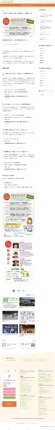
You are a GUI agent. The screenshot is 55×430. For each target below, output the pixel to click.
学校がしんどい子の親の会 (25, 391)
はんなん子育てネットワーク (44, 399)
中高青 (42, 53)
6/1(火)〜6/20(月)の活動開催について (12, 44)
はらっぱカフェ (9, 394)
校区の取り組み (42, 401)
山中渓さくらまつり (43, 413)
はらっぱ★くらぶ (24, 403)
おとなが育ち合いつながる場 (26, 390)
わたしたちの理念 (7, 383)
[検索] (53, 2)
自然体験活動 (23, 402)
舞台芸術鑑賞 (23, 373)
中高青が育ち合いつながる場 (26, 388)
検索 (15, 371)
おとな (42, 48)
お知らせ (42, 71)
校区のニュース (43, 85)
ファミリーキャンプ (24, 406)
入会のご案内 (28, 360)
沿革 (5, 385)
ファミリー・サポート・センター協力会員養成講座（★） (46, 377)
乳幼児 (42, 55)
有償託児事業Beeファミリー (44, 389)
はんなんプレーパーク (25, 400)
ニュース (42, 78)
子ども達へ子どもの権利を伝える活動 (46, 380)
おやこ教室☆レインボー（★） (26, 398)
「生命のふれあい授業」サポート (45, 381)
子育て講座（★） (43, 373)
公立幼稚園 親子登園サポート (45, 391)
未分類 (42, 83)
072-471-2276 (12, 360)
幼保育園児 (43, 60)
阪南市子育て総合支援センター (10, 391)
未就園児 (42, 62)
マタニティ (43, 51)
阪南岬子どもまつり (43, 402)
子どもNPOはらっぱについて (28, 5)
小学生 (42, 58)
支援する (10, 404)
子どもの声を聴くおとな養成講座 (45, 374)
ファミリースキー (24, 408)
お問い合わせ (43, 360)
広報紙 (42, 80)
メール (9, 397)
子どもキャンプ (24, 405)
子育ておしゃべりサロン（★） (26, 399)
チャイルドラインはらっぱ (25, 387)
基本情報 (5, 386)
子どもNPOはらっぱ (9, 388)
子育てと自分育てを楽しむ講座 (45, 378)
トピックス (43, 76)
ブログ (46, 429)
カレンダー (43, 73)
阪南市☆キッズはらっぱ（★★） (27, 385)
